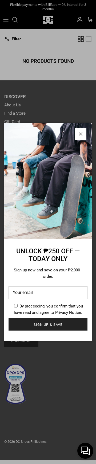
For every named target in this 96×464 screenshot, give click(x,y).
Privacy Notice (68, 312)
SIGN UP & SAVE (48, 325)
